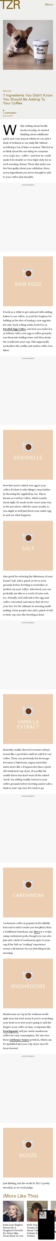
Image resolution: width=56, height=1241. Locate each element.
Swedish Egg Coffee (14, 329)
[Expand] (41, 1213)
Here (37, 931)
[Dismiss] (51, 1213)
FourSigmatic (11, 1031)
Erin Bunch (10, 113)
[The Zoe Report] (10, 4)
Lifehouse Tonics (19, 1039)
